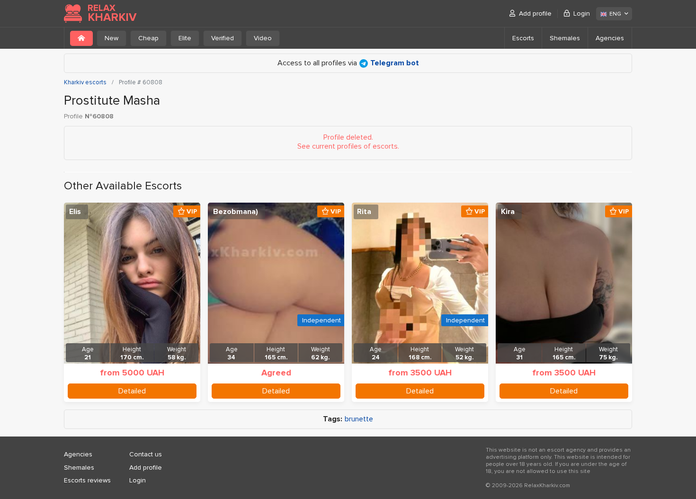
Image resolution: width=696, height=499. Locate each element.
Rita (364, 211)
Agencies (610, 38)
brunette (359, 419)
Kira (508, 211)
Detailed (132, 391)
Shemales (565, 38)
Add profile (535, 13)
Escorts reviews (87, 480)
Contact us (145, 454)
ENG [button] (615, 14)
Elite (184, 38)
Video (263, 38)
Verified (222, 38)
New (111, 38)
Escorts (523, 38)
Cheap (148, 38)
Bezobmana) (235, 211)
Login (581, 13)
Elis (75, 211)
